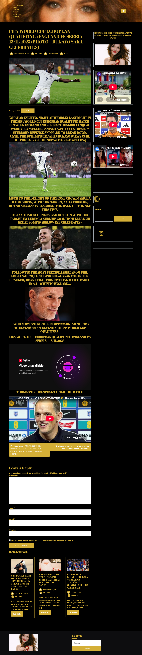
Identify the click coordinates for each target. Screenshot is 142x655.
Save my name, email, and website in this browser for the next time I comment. (42, 540)
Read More (18, 615)
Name (12, 508)
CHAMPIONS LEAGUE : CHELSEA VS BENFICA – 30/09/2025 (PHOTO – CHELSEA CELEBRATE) (77, 581)
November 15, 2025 (21, 53)
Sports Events (28, 111)
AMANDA (38, 53)
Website (12, 530)
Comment (13, 475)
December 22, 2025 (50, 589)
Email (12, 519)
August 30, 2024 (21, 593)
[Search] (123, 219)
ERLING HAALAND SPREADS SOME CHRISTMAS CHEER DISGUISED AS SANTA (49, 580)
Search (98, 209)
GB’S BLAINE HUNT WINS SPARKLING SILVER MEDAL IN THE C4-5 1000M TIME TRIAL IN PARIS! (21, 582)
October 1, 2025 (77, 592)
